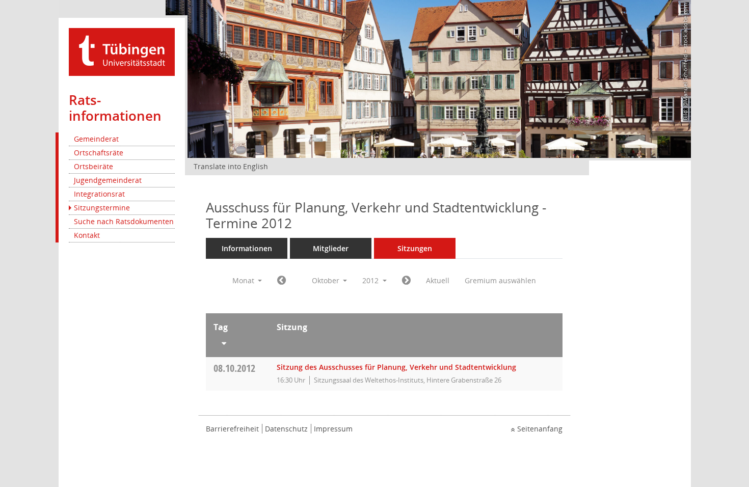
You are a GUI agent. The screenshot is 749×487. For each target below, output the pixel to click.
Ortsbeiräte (93, 166)
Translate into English (231, 166)
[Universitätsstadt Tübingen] (122, 51)
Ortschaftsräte (98, 152)
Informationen (247, 248)
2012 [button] (371, 280)
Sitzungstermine (102, 207)
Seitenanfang (540, 429)
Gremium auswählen (500, 280)
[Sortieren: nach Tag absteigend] (237, 341)
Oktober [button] (326, 280)
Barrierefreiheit (232, 429)
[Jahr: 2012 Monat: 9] (281, 281)
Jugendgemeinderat (108, 180)
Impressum (333, 429)
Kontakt (87, 235)
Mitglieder (331, 248)
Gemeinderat (96, 139)
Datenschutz (286, 429)
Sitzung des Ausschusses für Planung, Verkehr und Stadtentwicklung (396, 367)
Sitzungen (414, 248)
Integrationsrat (99, 194)
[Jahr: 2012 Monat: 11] (406, 281)
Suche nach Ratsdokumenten (124, 221)
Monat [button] (244, 280)
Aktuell (437, 280)
